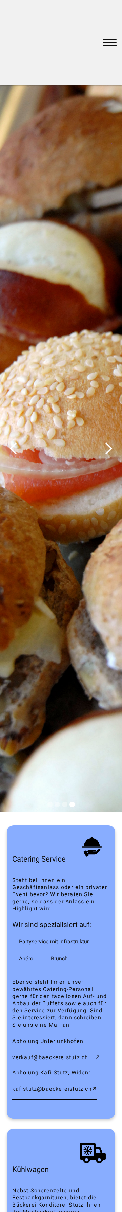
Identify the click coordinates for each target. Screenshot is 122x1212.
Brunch (59, 959)
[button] (13, 448)
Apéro (26, 959)
